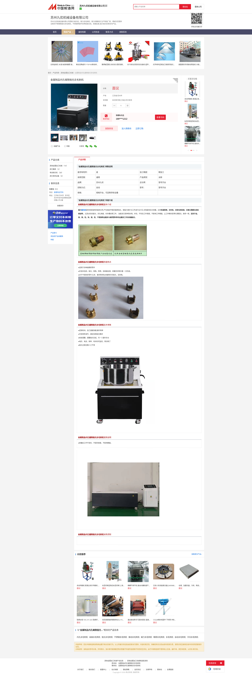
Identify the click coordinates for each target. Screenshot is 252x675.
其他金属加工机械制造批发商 (137, 661)
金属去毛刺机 (94, 637)
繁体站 (159, 669)
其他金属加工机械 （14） (59, 166)
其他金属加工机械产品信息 (113, 661)
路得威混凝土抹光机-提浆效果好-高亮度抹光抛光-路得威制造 (123, 64)
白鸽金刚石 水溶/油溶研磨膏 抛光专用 (64, 64)
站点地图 (115, 669)
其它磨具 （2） (55, 169)
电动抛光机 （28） (56, 172)
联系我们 (92, 669)
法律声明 (149, 669)
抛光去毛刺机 (107, 637)
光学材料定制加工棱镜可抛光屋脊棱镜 (166, 64)
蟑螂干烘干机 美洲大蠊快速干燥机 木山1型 (200, 143)
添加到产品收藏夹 (57, 236)
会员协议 (137, 669)
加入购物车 (127, 128)
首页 (49, 73)
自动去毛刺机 (180, 637)
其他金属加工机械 (67, 73)
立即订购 (139, 128)
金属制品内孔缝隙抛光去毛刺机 (129, 663)
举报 (68, 146)
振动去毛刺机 (134, 637)
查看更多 (60, 206)
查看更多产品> (196, 554)
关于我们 (80, 669)
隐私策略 (126, 669)
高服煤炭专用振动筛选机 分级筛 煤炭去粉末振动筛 (196, 64)
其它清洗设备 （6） (57, 176)
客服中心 (103, 669)
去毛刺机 (169, 637)
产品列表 (56, 73)
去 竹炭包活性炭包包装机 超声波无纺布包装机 (143, 64)
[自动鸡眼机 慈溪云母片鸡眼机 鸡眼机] (192, 89)
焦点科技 (129, 672)
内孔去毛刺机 (82, 637)
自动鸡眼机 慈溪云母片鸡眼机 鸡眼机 (198, 99)
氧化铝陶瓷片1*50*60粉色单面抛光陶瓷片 (91, 64)
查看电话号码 (58, 192)
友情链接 (170, 669)
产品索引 (54, 233)
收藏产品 (56, 146)
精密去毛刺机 (158, 637)
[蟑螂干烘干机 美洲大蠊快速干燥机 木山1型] (192, 134)
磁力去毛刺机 (146, 637)
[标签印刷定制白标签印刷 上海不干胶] (192, 111)
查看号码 (160, 117)
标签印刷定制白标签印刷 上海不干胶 (197, 121)
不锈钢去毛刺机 (120, 637)
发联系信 (109, 128)
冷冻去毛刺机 (192, 637)
